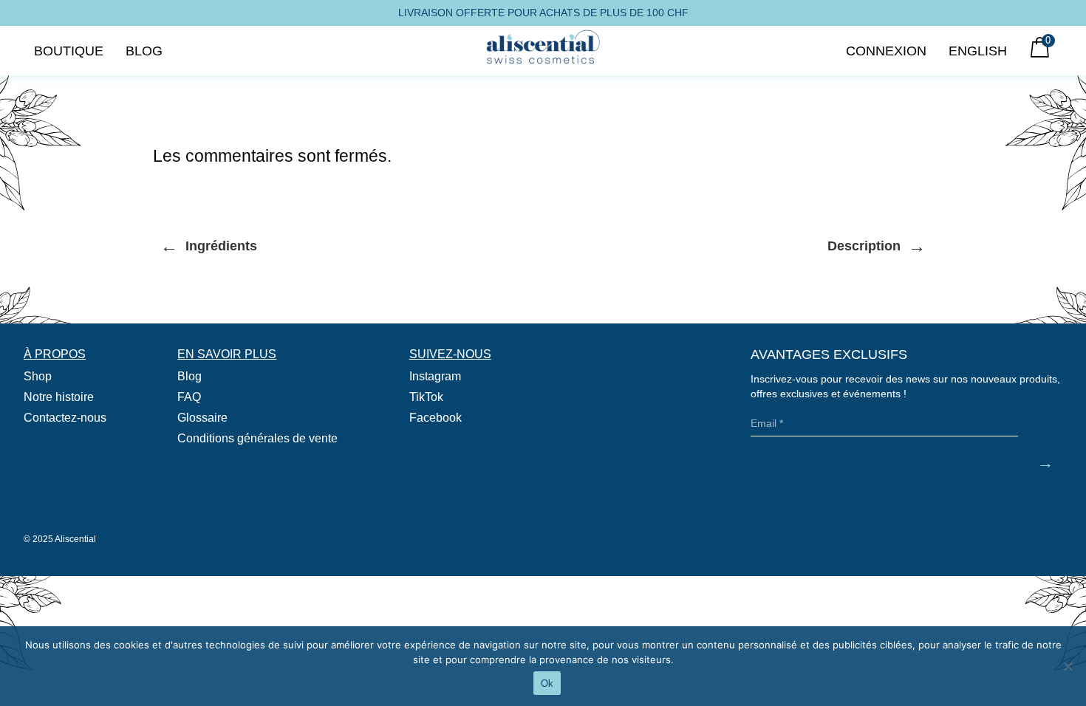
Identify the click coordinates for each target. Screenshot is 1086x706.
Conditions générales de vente (257, 438)
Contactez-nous (65, 417)
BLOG (144, 50)
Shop (38, 376)
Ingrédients (208, 246)
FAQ (189, 397)
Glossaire (202, 417)
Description (876, 246)
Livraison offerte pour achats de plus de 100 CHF (543, 12)
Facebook (435, 417)
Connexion (886, 50)
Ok (547, 683)
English (978, 50)
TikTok (426, 397)
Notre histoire (59, 397)
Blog (189, 376)
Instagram (435, 376)
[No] (1067, 666)
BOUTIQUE (68, 50)
